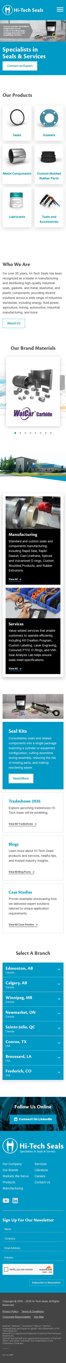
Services (41, 1164)
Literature (41, 1170)
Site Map (39, 1316)
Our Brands (10, 1170)
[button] (15, 433)
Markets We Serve (15, 1176)
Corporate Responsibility (17, 1316)
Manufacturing (13, 1188)
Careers (40, 1176)
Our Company (12, 1164)
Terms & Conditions (32, 1311)
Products (9, 1182)
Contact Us (42, 1182)
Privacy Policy (10, 1311)
